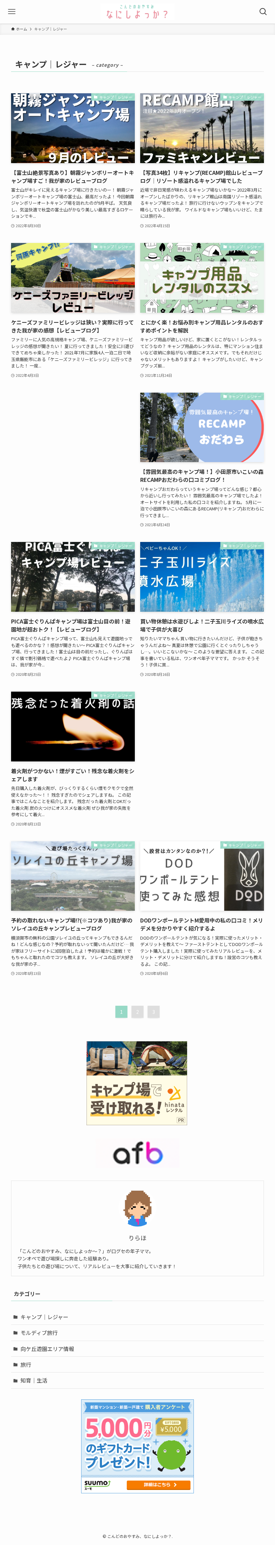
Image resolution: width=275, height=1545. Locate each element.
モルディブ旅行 (39, 1333)
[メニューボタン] (11, 11)
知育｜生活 (33, 1380)
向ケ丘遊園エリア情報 (47, 1349)
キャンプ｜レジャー (44, 1317)
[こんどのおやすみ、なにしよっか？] (137, 11)
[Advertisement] (73, 440)
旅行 (25, 1364)
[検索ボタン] (263, 11)
